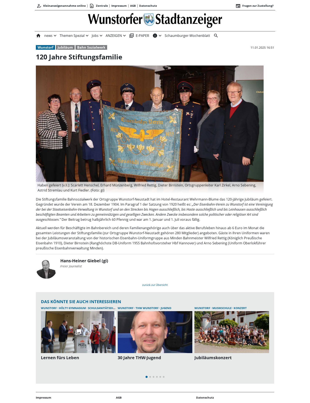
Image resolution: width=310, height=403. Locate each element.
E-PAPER (139, 35)
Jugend (166, 308)
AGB (133, 6)
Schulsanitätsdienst (104, 308)
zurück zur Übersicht (155, 285)
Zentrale (98, 5)
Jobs (95, 35)
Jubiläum (65, 47)
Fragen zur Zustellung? (255, 5)
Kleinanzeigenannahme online (61, 5)
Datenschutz (148, 6)
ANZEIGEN (114, 35)
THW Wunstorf (147, 308)
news (48, 35)
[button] (150, 188)
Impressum (119, 6)
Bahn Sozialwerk (91, 47)
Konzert (240, 308)
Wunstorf (45, 47)
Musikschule (222, 308)
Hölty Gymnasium (72, 308)
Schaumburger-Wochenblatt (187, 35)
